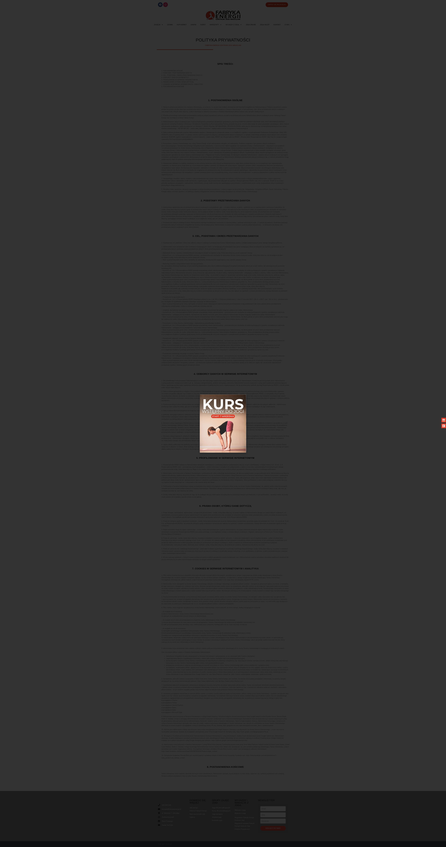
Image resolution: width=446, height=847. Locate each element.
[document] (223, 423)
